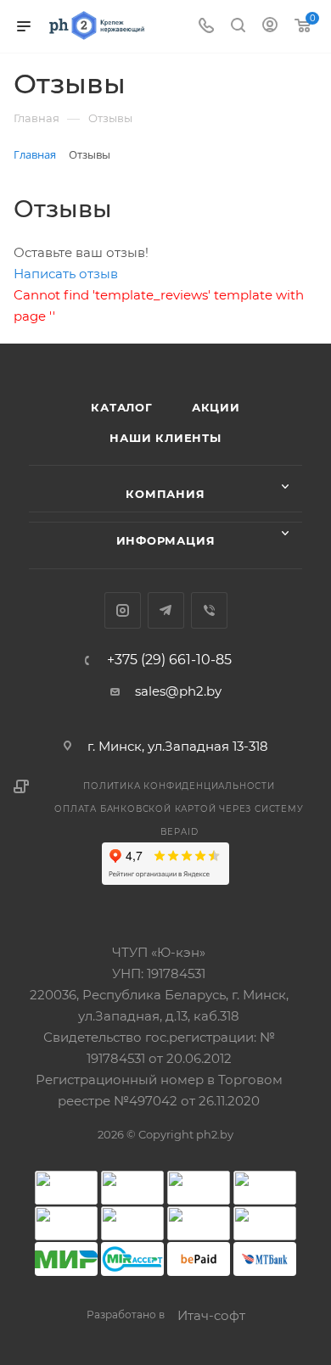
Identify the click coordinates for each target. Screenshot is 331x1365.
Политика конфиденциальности (179, 786)
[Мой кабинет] (270, 27)
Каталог (122, 407)
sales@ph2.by (178, 691)
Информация (166, 540)
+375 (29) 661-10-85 (169, 660)
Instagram (122, 610)
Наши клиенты (165, 438)
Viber (209, 610)
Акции (216, 407)
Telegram (166, 610)
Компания (165, 494)
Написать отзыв (66, 274)
